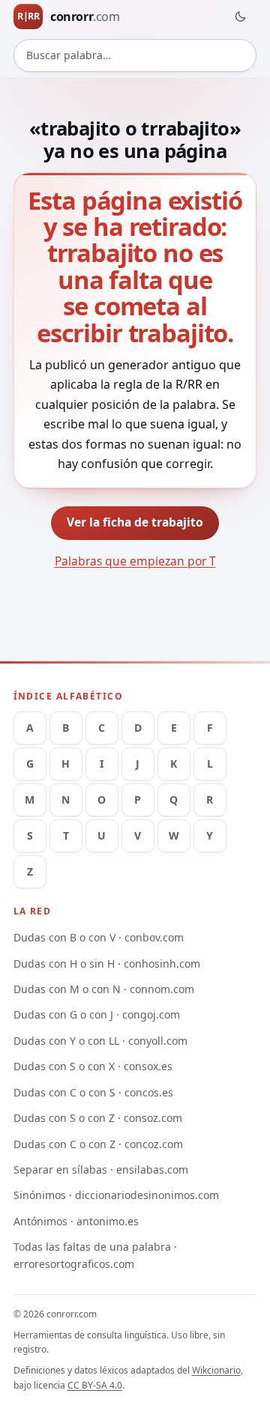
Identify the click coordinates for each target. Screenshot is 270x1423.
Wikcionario (216, 1370)
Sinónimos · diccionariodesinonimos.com (116, 1195)
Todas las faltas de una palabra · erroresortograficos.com (95, 1255)
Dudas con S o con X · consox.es (93, 1066)
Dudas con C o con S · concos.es (93, 1092)
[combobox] (135, 55)
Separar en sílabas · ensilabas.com (101, 1169)
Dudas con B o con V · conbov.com (99, 937)
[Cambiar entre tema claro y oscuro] (240, 16)
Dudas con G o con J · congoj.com (97, 1014)
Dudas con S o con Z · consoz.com (98, 1118)
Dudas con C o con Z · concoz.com (98, 1144)
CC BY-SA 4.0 (95, 1385)
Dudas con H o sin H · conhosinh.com (107, 963)
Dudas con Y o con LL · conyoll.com (101, 1041)
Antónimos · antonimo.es (76, 1221)
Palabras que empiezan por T (135, 561)
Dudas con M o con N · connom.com (104, 989)
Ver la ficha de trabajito (135, 522)
